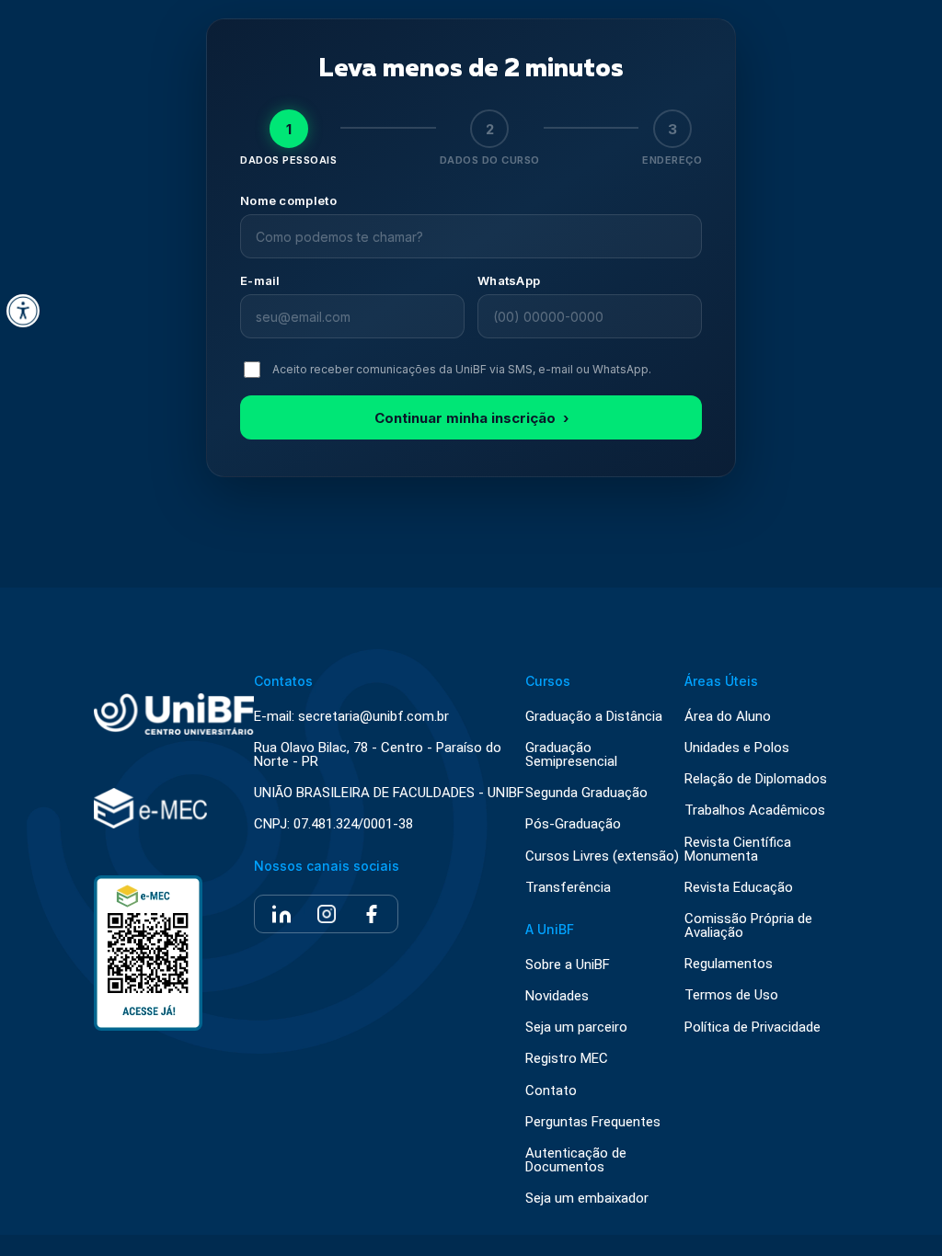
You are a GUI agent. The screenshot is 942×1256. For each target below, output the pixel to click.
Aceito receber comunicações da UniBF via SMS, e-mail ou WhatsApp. (461, 369)
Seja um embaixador (587, 1198)
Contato (551, 1091)
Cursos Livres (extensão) (602, 856)
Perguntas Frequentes (593, 1122)
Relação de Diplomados (755, 779)
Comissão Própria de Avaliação (748, 926)
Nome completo (288, 201)
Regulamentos (728, 964)
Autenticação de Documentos (575, 1160)
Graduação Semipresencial (571, 755)
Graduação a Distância (593, 717)
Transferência (568, 888)
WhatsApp (508, 281)
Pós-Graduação (573, 824)
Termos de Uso (731, 995)
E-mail (260, 281)
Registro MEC (566, 1059)
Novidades (557, 996)
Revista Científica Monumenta (737, 849)
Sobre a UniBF (567, 965)
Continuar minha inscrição (471, 418)
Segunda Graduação (586, 793)
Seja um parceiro (576, 1027)
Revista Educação (738, 888)
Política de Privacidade (752, 1027)
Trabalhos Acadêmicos (754, 810)
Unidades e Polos (736, 748)
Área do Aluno (727, 717)
